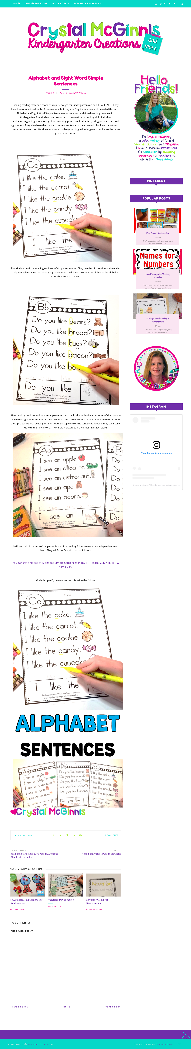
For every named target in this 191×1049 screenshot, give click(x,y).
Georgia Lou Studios (164, 1044)
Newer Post (19, 1007)
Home (16, 3)
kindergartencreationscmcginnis (167, 485)
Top (180, 1044)
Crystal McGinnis (23, 835)
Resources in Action (87, 3)
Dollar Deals (60, 3)
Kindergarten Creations (38, 1044)
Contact (19, 11)
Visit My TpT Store (36, 3)
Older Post (113, 1007)
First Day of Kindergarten (157, 233)
